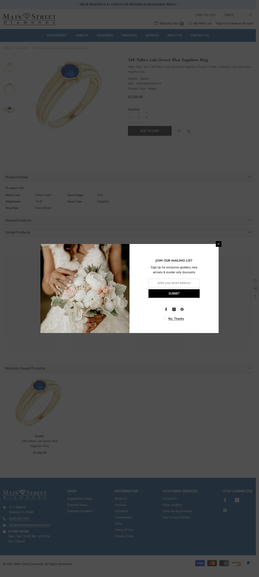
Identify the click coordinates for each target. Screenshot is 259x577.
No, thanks (176, 319)
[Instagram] (174, 309)
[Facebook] (166, 309)
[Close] (218, 244)
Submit (174, 293)
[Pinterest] (182, 309)
